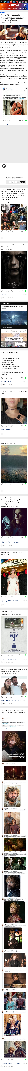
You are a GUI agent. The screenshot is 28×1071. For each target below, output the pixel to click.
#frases (3, 1063)
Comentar (22, 182)
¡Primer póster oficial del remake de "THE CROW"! (12, 246)
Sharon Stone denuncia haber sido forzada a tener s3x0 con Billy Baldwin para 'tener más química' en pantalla (13, 17)
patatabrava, (6, 396)
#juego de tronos (10, 1063)
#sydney (3, 600)
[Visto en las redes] (8, 2)
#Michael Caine (5, 235)
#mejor (3, 429)
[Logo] (14, 5)
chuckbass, (6, 557)
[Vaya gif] (26, 2)
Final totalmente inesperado (10, 352)
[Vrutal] (11, 2)
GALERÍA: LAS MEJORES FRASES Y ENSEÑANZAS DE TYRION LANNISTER (13, 711)
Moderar (20, 8)
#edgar (8, 659)
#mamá (3, 700)
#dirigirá (10, 542)
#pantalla (9, 124)
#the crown (4, 294)
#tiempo (3, 124)
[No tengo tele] (23, 2)
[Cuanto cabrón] (20, 2)
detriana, (5, 355)
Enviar (24, 8)
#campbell (4, 542)
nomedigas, (6, 443)
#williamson (16, 542)
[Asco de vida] (2, 2)
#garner (19, 700)
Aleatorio (15, 8)
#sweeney (16, 600)
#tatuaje (8, 429)
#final (3, 381)
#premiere (9, 600)
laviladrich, (5, 506)
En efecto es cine (7, 612)
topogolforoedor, (7, 614)
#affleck (14, 700)
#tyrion (18, 1063)
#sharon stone (16, 124)
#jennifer (8, 700)
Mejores (9, 8)
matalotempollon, (7, 202)
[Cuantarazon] (5, 2)
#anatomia (13, 659)
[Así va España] (17, 2)
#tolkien (15, 431)
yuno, (4, 249)
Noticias (4, 8)
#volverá (15, 541)
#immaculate (4, 602)
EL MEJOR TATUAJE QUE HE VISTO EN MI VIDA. (14, 392)
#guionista (10, 541)
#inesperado (8, 381)
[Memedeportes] (14, 2)
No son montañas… (7, 441)
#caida (3, 659)
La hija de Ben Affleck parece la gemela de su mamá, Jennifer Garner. (14, 670)
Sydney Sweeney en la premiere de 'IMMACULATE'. (12, 553)
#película (3, 541)
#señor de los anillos (6, 431)
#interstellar (4, 488)
